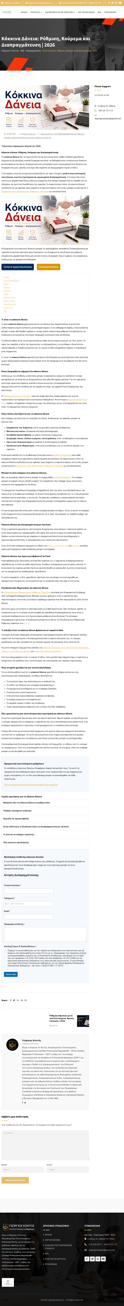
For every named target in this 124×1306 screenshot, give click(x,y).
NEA (99, 12)
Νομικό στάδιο (9, 301)
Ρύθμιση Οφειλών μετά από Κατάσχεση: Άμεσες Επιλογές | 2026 (62, 1018)
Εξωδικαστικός (10, 297)
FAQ (5, 311)
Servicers (7, 291)
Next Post (53, 1026)
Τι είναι (6, 277)
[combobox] (7, 903)
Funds (6, 294)
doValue (58, 545)
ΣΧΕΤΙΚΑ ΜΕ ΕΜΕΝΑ (86, 12)
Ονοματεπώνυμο (12, 885)
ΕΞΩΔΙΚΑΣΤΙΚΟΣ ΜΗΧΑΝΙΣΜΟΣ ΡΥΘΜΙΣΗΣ (58, 1247)
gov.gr (26, 623)
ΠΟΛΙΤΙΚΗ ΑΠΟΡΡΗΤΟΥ (55, 1259)
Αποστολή (11, 974)
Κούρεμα (7, 287)
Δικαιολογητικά (10, 304)
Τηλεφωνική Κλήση (48, 267)
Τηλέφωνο (9, 898)
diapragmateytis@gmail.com (40, 3)
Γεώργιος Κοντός (29, 134)
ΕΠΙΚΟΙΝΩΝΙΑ (110, 12)
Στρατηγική (8, 308)
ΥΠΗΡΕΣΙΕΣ (35, 12)
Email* (49, 1165)
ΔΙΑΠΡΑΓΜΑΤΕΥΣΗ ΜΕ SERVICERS (59, 12)
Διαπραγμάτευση (47, 134)
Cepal (65, 545)
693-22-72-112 (106, 110)
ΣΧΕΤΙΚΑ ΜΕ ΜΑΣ (52, 1240)
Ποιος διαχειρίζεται (11, 280)
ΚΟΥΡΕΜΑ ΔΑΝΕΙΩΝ (62, 134)
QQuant (75, 545)
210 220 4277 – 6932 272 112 (88, 3)
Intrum (51, 545)
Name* (4, 1165)
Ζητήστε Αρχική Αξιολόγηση (18, 267)
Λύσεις (6, 284)
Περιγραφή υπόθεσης (14, 924)
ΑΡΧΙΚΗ (24, 12)
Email (7, 911)
